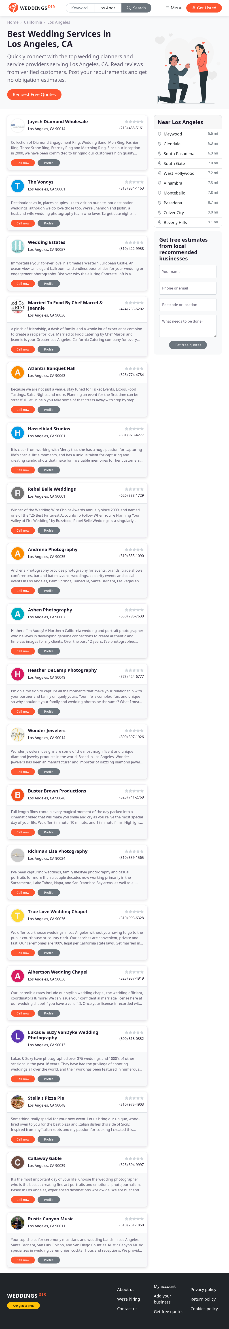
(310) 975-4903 (131, 1104)
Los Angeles (58, 22)
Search (139, 8)
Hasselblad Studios (49, 429)
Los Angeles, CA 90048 (46, 798)
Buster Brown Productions (57, 791)
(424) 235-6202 (131, 308)
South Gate (190, 163)
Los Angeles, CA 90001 (46, 189)
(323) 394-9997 (131, 1164)
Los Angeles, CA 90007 (46, 617)
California (33, 22)
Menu (176, 8)
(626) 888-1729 (131, 495)
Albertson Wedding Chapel (57, 972)
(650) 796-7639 (131, 616)
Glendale (190, 143)
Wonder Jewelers (47, 730)
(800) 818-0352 (131, 1038)
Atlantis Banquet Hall (52, 368)
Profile (48, 163)
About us (125, 1289)
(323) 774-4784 (131, 374)
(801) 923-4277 (131, 435)
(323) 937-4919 (131, 978)
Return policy (203, 1299)
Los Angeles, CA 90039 (46, 1165)
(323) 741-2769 (131, 797)
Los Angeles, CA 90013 (46, 1044)
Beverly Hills (190, 222)
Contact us (127, 1308)
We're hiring (128, 1299)
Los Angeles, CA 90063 (46, 375)
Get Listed (206, 8)
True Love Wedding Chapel (57, 912)
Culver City (190, 212)
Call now (23, 163)
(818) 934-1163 (131, 188)
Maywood (190, 134)
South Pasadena (190, 153)
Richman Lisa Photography (57, 851)
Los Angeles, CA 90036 (46, 315)
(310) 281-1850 (131, 1225)
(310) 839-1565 (131, 857)
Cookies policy (204, 1308)
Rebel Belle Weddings (52, 489)
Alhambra (190, 183)
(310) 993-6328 (131, 917)
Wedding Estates (46, 242)
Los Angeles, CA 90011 (46, 1225)
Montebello (190, 193)
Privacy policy (203, 1289)
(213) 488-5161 (131, 127)
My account (165, 1286)
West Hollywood (190, 173)
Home (13, 22)
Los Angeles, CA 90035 (46, 556)
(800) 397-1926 (131, 736)
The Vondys (40, 182)
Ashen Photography (50, 610)
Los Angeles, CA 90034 (46, 858)
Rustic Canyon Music (50, 1219)
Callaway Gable (45, 1158)
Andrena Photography (52, 549)
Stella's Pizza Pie (46, 1098)
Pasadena (190, 202)
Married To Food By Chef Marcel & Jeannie (65, 305)
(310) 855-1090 (131, 555)
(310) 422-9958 (131, 248)
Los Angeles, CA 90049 (46, 677)
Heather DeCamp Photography (62, 670)
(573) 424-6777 (131, 676)
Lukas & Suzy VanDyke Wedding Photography (63, 1035)
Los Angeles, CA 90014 (46, 128)
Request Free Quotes (34, 94)
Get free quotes (188, 344)
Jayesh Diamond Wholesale (58, 121)
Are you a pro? (23, 1306)
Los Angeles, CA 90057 (46, 249)
